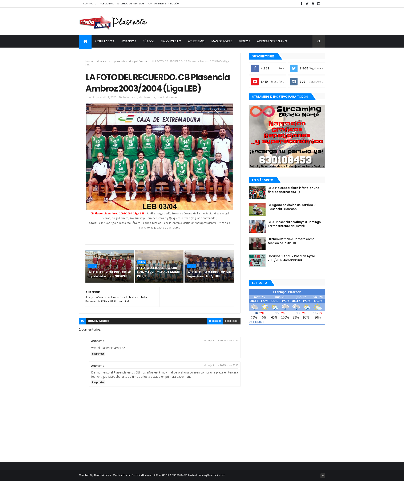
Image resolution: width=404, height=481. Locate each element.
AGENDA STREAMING (272, 41)
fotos (92, 265)
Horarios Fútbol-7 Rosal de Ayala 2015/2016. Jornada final (291, 258)
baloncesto (101, 61)
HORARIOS (128, 41)
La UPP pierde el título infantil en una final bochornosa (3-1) (293, 190)
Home (89, 61)
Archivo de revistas (130, 3)
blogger (215, 321)
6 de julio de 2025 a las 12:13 (221, 365)
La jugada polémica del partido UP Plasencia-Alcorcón (292, 207)
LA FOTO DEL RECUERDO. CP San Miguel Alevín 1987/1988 (209, 274)
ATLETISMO (196, 41)
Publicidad (107, 3)
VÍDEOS (244, 41)
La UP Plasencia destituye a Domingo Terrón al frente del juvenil (294, 224)
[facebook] (301, 3)
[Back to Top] (322, 475)
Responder (98, 353)
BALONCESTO (171, 41)
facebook (231, 321)
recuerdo (145, 61)
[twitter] (307, 3)
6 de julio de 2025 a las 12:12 (221, 340)
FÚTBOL (148, 41)
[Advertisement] (248, 21)
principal (133, 61)
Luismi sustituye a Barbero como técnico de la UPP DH (291, 241)
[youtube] (313, 3)
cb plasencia (117, 61)
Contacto (90, 3)
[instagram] (318, 3)
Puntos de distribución (164, 3)
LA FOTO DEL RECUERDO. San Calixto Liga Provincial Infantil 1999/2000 (158, 272)
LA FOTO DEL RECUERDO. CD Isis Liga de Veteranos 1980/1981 (109, 274)
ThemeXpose (102, 475)
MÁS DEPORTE (222, 41)
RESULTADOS (104, 41)
